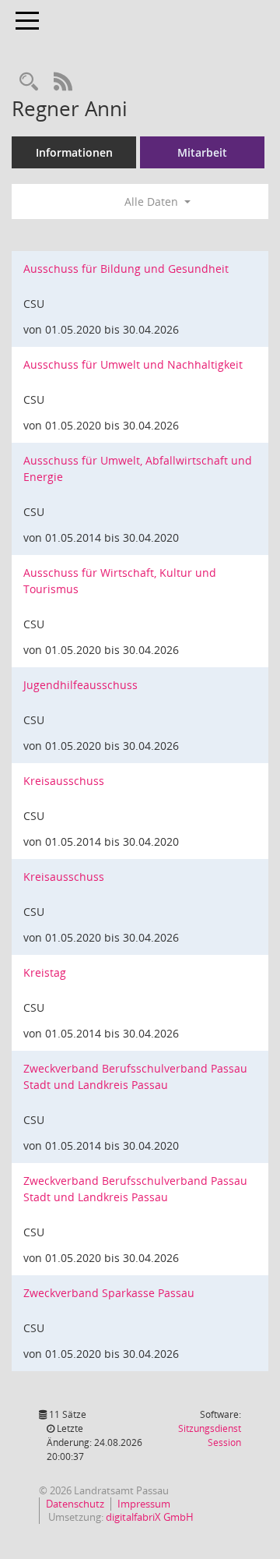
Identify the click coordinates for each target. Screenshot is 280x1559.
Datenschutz (75, 1504)
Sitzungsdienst (209, 1435)
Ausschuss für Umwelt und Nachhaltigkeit (133, 364)
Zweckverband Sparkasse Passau (108, 1292)
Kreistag (44, 972)
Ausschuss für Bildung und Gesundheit (126, 268)
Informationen (74, 152)
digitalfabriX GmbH (150, 1517)
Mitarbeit (202, 152)
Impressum (143, 1504)
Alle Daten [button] (152, 201)
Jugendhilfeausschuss (80, 684)
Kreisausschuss (63, 780)
